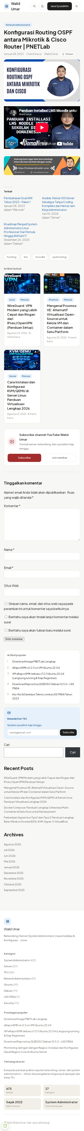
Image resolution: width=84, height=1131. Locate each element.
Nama (9, 550)
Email (8, 568)
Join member (59, 457)
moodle (40, 256)
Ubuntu (11, 984)
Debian (11, 990)
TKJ (9, 972)
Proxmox (53, 299)
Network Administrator (18, 25)
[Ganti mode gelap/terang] (42, 6)
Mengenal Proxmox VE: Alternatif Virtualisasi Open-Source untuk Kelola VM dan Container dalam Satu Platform (62, 319)
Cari (7, 745)
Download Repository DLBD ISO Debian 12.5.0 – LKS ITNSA (38, 1041)
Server (12, 376)
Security (11, 1003)
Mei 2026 (9, 861)
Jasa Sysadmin (60, 6)
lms (26, 256)
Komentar (12, 506)
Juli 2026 (9, 850)
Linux (12, 299)
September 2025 (14, 890)
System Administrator (20, 960)
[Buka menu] (76, 6)
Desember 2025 (13, 872)
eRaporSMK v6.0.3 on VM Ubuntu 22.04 (27, 1025)
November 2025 (14, 878)
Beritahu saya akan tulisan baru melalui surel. (39, 630)
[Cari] (34, 6)
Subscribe (24, 457)
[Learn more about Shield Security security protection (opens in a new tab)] (5, 1125)
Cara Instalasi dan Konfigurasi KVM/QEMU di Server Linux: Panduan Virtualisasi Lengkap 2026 (21, 395)
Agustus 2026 (12, 844)
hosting (11, 256)
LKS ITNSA (12, 996)
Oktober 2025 (12, 884)
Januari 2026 (12, 867)
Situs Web (11, 585)
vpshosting (59, 256)
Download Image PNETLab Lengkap (25, 1019)
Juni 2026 (10, 855)
